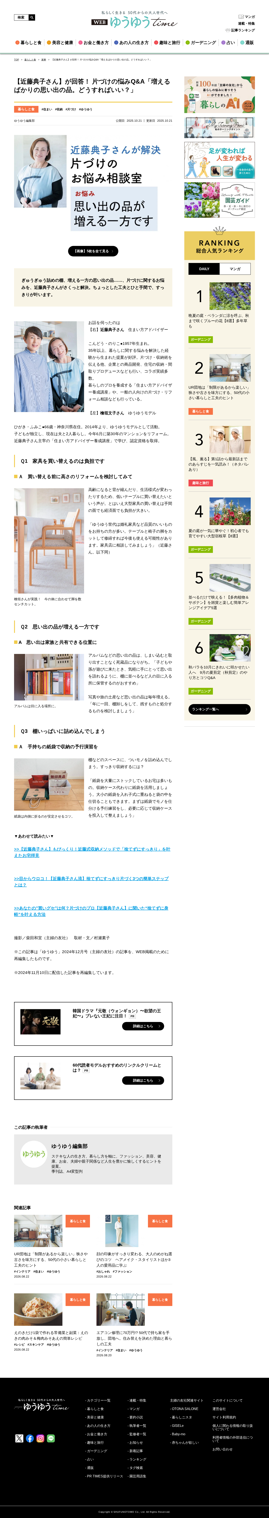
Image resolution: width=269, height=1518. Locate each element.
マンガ (250, 17)
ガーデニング (201, 339)
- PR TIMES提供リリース (104, 1476)
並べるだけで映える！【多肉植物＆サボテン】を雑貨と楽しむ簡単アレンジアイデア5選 (219, 602)
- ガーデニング (96, 1451)
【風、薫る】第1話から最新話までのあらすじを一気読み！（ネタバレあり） (219, 464)
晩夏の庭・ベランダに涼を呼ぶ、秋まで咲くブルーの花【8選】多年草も (219, 320)
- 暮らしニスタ (181, 1417)
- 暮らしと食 (94, 1409)
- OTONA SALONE (184, 1409)
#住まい (47, 109)
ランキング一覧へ (205, 709)
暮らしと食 (30, 59)
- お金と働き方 (96, 1434)
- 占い (89, 1459)
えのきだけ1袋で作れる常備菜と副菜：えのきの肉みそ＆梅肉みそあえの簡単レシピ (51, 1336)
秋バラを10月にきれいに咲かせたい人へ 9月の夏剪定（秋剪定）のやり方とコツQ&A (219, 672)
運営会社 (219, 1409)
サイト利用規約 (224, 1417)
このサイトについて (227, 1400)
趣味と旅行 (200, 483)
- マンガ (134, 1409)
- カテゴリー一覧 (98, 1400)
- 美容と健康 (94, 1417)
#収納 (59, 109)
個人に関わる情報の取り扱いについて (232, 1427)
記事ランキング (243, 30)
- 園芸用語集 (137, 1476)
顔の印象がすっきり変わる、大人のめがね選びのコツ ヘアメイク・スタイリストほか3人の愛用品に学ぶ (134, 1259)
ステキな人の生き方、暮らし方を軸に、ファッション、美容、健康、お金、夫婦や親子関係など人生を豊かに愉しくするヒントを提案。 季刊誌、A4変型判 (106, 1164)
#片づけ (71, 109)
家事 (43, 59)
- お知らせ (135, 1442)
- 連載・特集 (137, 1400)
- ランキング (137, 1459)
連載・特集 (246, 23)
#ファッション (122, 1271)
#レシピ (19, 1344)
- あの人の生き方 (98, 1425)
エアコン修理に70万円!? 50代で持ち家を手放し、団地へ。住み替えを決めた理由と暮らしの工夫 (134, 1338)
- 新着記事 (135, 1451)
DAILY (204, 269)
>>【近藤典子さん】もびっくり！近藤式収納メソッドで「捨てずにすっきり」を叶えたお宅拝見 (92, 852)
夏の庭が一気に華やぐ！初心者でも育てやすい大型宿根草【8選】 (219, 533)
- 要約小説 (135, 1417)
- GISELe (177, 1425)
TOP (16, 59)
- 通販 (89, 1468)
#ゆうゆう (85, 109)
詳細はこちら (143, 1026)
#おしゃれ (103, 1271)
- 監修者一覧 (137, 1434)
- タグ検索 (135, 1468)
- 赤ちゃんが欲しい (184, 1442)
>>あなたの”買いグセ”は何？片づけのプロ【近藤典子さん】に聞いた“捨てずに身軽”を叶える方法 (91, 911)
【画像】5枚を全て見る (91, 251)
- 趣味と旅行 (94, 1442)
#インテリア (22, 1271)
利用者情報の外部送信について (232, 1439)
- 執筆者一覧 (137, 1425)
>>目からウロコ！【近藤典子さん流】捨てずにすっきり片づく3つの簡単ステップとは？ (91, 881)
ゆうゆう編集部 (69, 1146)
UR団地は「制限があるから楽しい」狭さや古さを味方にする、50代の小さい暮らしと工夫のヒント (51, 1259)
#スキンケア (36, 1344)
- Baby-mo (177, 1434)
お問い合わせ (222, 1449)
